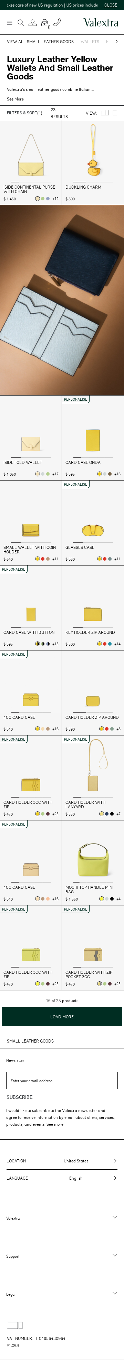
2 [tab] (23, 181)
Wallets (90, 41)
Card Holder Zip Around (92, 717)
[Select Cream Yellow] (42, 729)
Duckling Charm (83, 187)
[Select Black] (112, 814)
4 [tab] (39, 181)
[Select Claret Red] (48, 814)
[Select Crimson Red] (42, 559)
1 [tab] (15, 181)
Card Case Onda (83, 462)
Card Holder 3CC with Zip (27, 804)
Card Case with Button (28, 632)
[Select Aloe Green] (42, 198)
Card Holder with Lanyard (85, 804)
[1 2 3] (93, 152)
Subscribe (20, 1097)
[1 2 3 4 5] (31, 152)
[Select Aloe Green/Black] (42, 644)
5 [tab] (47, 181)
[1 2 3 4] (31, 427)
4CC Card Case (19, 717)
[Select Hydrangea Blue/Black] (48, 644)
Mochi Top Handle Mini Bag (89, 889)
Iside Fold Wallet (22, 462)
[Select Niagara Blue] (110, 559)
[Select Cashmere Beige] (48, 559)
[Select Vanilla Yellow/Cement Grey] (99, 984)
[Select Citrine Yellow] (101, 899)
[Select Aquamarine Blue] (110, 644)
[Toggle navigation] (9, 22)
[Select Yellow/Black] (37, 644)
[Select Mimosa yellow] (37, 198)
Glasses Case (79, 547)
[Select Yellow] (99, 474)
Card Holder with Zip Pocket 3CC (88, 974)
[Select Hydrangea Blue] (48, 198)
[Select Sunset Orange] (48, 899)
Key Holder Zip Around (90, 632)
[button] (33, 23)
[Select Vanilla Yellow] (101, 814)
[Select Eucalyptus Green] (112, 729)
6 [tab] (109, 881)
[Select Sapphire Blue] (106, 814)
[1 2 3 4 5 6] (93, 852)
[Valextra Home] (100, 22)
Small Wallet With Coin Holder (29, 549)
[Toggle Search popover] (21, 23)
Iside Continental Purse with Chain (29, 189)
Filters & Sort (24, 113)
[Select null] (42, 474)
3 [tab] (31, 181)
